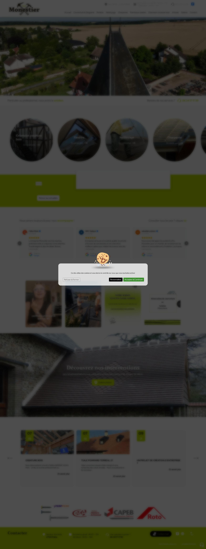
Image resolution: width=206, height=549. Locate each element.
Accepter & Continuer (134, 279)
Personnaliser (115, 279)
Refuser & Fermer (71, 279)
